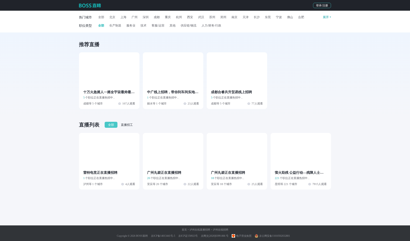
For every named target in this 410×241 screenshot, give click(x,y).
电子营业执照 (244, 235)
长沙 (257, 17)
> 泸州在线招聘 (219, 229)
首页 (184, 229)
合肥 (301, 17)
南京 (234, 17)
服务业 (130, 25)
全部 (101, 17)
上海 (123, 17)
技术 (143, 25)
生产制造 (115, 25)
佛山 (290, 17)
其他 (173, 25)
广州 (135, 17)
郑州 (223, 17)
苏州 (212, 17)
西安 (190, 17)
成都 (157, 17)
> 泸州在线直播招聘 (198, 229)
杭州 (179, 17)
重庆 (168, 17)
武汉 (201, 17)
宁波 (279, 17)
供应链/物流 (188, 25)
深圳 (146, 17)
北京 (112, 17)
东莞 (268, 17)
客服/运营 (158, 25)
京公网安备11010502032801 (274, 235)
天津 (246, 17)
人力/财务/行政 (211, 25)
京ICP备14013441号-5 (163, 235)
